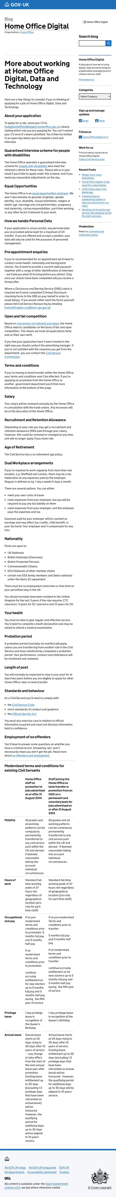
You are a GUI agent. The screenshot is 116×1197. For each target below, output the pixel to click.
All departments (14, 1172)
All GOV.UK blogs (15, 1167)
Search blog (88, 36)
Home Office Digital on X (95, 137)
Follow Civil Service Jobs (92, 159)
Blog (9, 18)
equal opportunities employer (50, 193)
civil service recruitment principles (38, 323)
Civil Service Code (23, 705)
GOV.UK (64, 1167)
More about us (86, 79)
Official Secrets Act (24, 714)
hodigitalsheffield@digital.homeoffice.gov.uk (32, 126)
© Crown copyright (99, 1187)
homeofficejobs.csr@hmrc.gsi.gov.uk (28, 307)
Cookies (64, 1172)
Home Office (27, 32)
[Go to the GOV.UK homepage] (17, 4)
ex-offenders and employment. (31, 755)
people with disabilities (33, 166)
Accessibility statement (41, 1172)
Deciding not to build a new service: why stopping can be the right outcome (96, 212)
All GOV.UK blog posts (42, 1167)
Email (85, 120)
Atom (102, 120)
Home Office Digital (37, 26)
